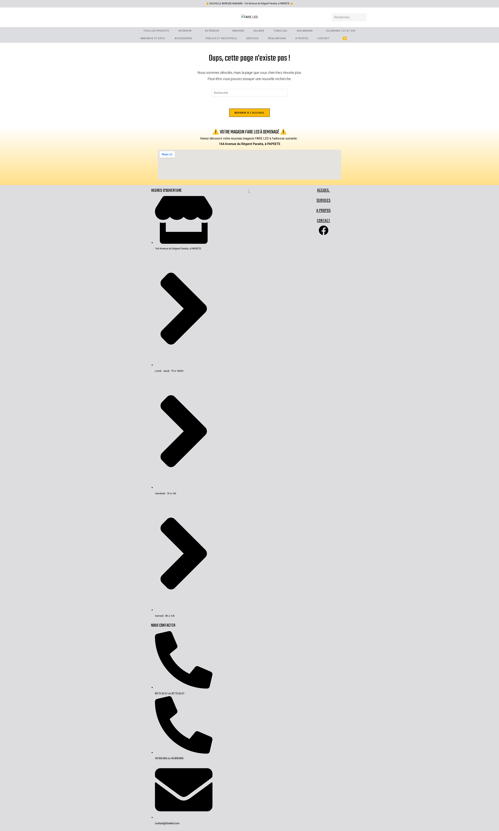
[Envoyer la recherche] (362, 17)
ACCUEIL (323, 190)
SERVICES (323, 200)
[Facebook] (323, 230)
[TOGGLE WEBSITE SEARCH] (357, 38)
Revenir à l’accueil (249, 112)
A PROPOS (323, 210)
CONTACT (323, 220)
